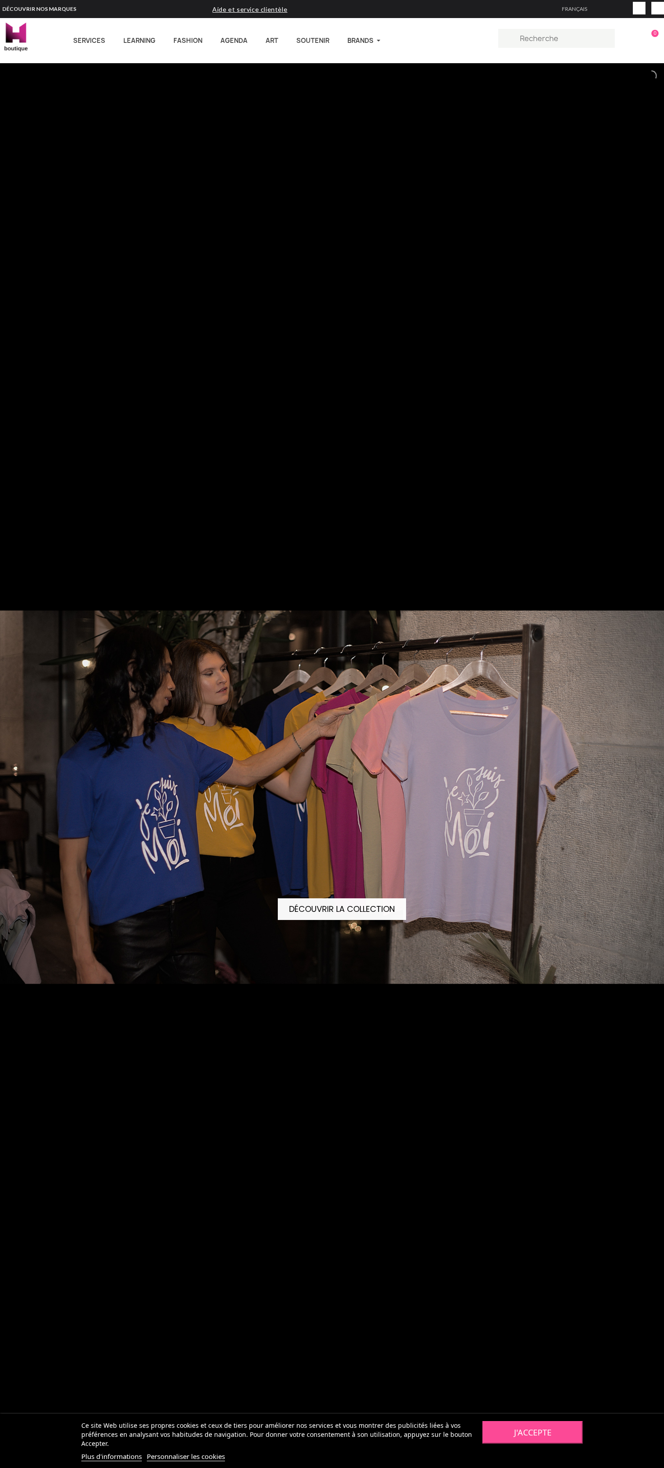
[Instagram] (639, 8)
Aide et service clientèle (249, 9)
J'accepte (533, 1432)
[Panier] (650, 38)
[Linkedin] (657, 8)
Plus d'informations (111, 1456)
